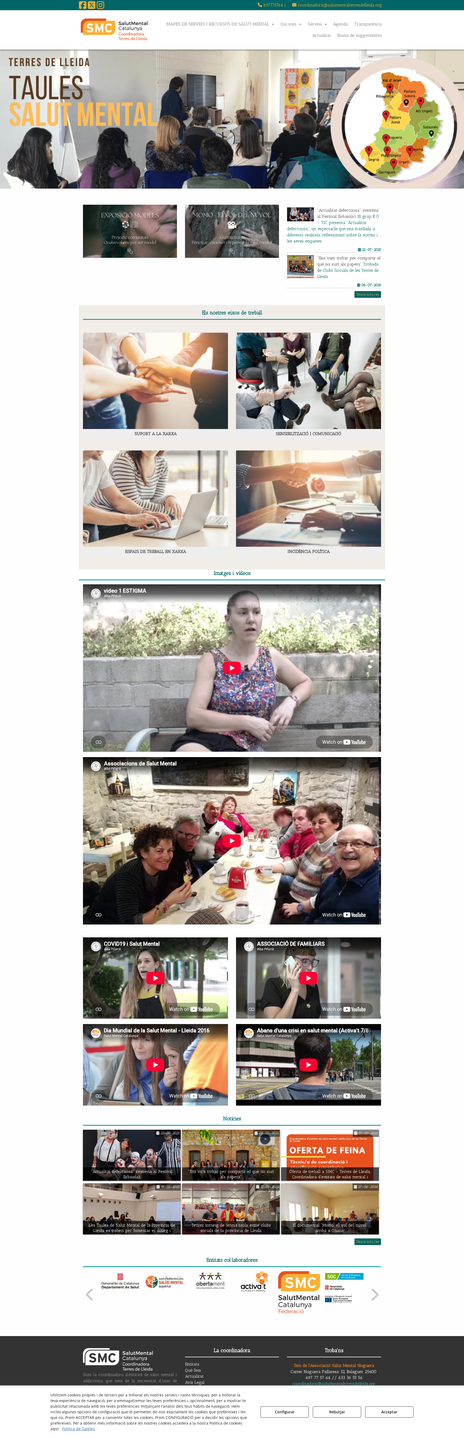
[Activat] (210, 1281)
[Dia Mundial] (232, 119)
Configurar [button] (285, 1411)
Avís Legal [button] (195, 1382)
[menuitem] (272, 5)
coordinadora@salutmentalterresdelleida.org (333, 1383)
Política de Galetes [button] (78, 1428)
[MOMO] (232, 231)
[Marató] (130, 231)
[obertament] (165, 1281)
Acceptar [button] (389, 1411)
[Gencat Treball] (344, 1277)
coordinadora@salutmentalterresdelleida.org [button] (339, 5)
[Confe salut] (120, 1281)
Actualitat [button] (194, 1376)
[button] (82, 6)
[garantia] (299, 1287)
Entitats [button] (192, 1364)
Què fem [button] (193, 1370)
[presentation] (90, 1295)
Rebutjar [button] (337, 1411)
